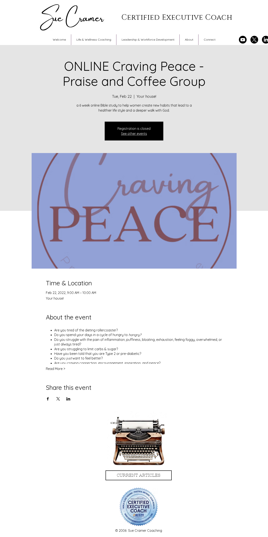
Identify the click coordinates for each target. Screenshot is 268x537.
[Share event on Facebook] (48, 398)
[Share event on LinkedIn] (68, 398)
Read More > (55, 369)
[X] (254, 40)
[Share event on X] (58, 398)
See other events (134, 133)
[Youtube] (243, 40)
